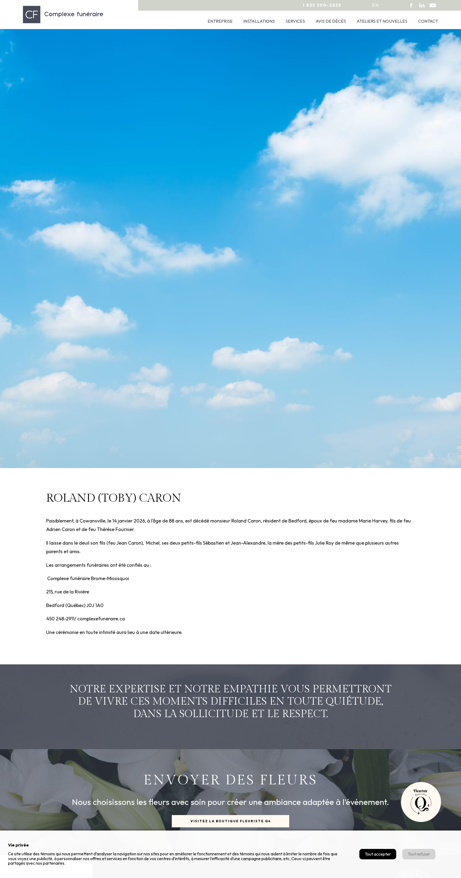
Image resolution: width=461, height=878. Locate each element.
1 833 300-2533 (322, 5)
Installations (259, 21)
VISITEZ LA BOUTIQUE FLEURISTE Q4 (230, 821)
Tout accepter (378, 854)
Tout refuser (419, 854)
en (375, 5)
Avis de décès (331, 21)
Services (295, 21)
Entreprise (220, 21)
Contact (428, 21)
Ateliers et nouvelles (382, 21)
